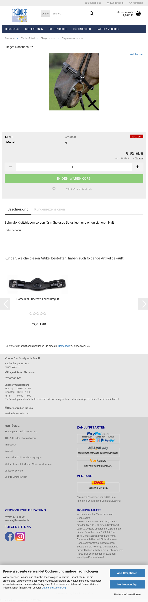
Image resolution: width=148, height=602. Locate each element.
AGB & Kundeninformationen (20, 438)
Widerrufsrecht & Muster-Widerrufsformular (28, 464)
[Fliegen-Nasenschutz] (74, 81)
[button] (93, 3)
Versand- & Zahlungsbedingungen (23, 457)
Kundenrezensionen (49, 209)
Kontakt (9, 451)
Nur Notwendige (127, 584)
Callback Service (14, 470)
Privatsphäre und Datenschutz (21, 431)
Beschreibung (18, 209)
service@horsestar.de (17, 520)
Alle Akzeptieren (127, 573)
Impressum (11, 444)
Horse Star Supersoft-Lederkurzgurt (37, 299)
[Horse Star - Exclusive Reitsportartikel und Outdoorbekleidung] (20, 15)
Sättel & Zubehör (108, 29)
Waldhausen (136, 54)
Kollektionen (34, 29)
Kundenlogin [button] (116, 3)
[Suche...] (91, 13)
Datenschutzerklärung (54, 587)
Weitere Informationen (127, 594)
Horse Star (12, 29)
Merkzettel (137, 3)
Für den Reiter (58, 29)
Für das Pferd (82, 29)
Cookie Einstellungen (16, 476)
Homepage (64, 345)
